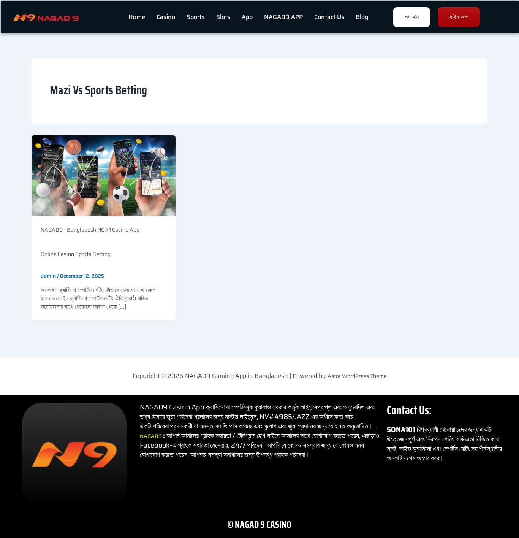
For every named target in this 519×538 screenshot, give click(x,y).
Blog (362, 17)
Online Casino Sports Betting (76, 254)
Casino (166, 17)
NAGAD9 (151, 436)
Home (136, 17)
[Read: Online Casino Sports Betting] (104, 175)
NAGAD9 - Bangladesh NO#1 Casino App (90, 229)
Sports (196, 17)
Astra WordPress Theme (357, 376)
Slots (223, 17)
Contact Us (329, 17)
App (247, 17)
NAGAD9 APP (283, 17)
